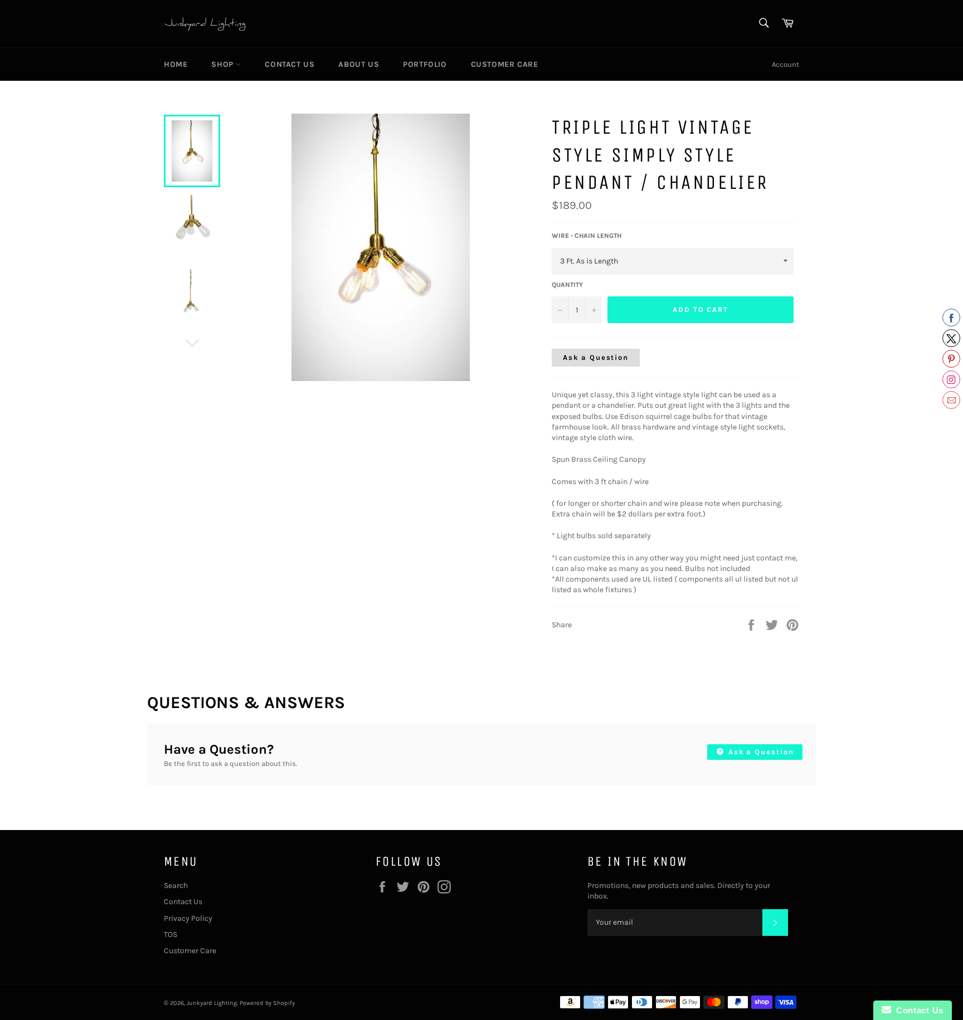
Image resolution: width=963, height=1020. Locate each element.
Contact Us (289, 64)
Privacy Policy (188, 918)
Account (785, 64)
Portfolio (424, 64)
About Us (358, 64)
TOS (170, 934)
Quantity (567, 285)
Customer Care (504, 64)
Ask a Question (596, 357)
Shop (223, 64)
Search (176, 885)
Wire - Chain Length (586, 236)
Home (175, 64)
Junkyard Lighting (212, 1003)
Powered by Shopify (267, 1003)
